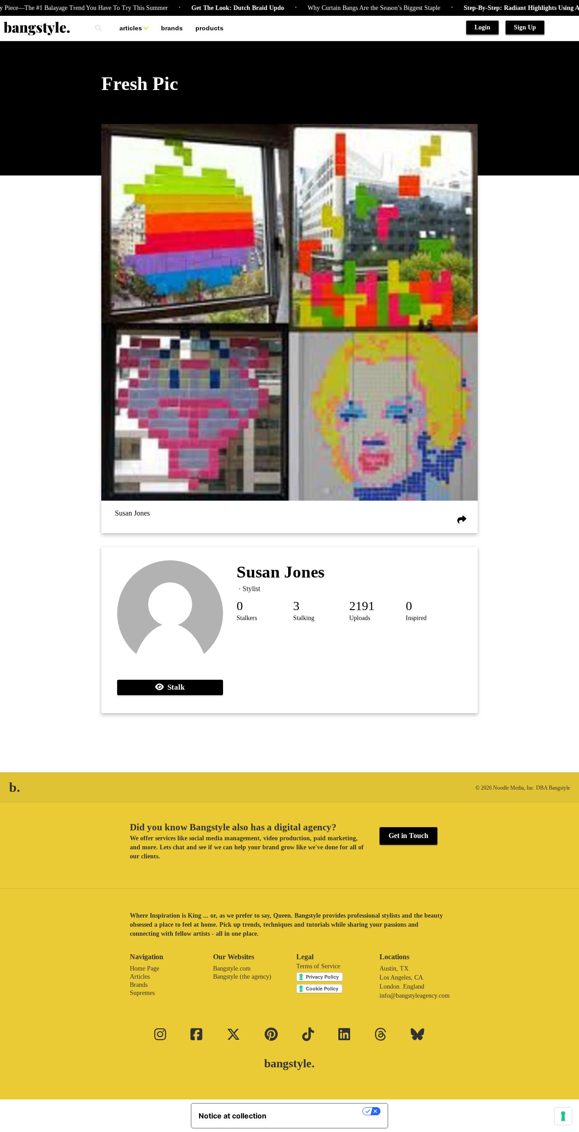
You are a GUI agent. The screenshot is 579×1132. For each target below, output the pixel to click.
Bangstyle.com (232, 968)
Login (482, 27)
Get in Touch (408, 835)
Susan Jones (132, 513)
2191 (362, 606)
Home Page (144, 968)
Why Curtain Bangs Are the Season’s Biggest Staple (343, 8)
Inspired (416, 618)
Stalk (174, 687)
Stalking (303, 618)
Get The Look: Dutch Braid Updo (207, 8)
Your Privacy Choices (318, 1111)
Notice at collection (232, 1115)
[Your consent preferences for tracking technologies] (563, 1116)
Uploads (359, 618)
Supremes (142, 993)
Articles (130, 28)
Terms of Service (318, 966)
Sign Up (525, 27)
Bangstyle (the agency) (242, 976)
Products (209, 28)
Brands (172, 28)
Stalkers (247, 618)
